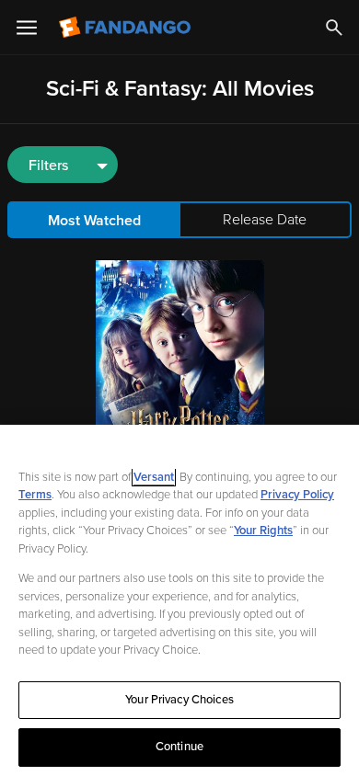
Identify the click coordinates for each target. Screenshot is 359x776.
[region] (179, 600)
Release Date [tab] (265, 220)
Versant (153, 477)
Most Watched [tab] (94, 220)
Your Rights (263, 530)
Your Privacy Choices (179, 699)
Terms (35, 494)
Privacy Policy (297, 494)
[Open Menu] (27, 27)
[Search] (334, 27)
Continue (179, 746)
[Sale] (180, 363)
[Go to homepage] (126, 27)
